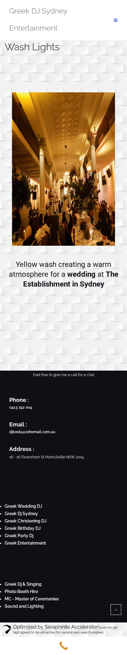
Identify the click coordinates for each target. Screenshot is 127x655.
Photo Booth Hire (21, 591)
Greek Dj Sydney (21, 513)
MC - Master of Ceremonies (32, 598)
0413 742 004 (20, 407)
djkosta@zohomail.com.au (32, 432)
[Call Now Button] (63, 646)
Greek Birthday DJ (23, 528)
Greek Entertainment (25, 543)
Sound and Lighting (24, 606)
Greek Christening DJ (26, 520)
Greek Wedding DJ (23, 506)
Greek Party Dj (19, 535)
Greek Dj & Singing (23, 584)
